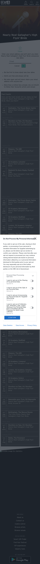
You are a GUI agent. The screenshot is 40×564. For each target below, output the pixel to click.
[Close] (36, 239)
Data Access (20, 325)
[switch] (31, 281)
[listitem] (20, 275)
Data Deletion (7, 325)
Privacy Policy (32, 325)
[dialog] (20, 282)
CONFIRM (12, 317)
